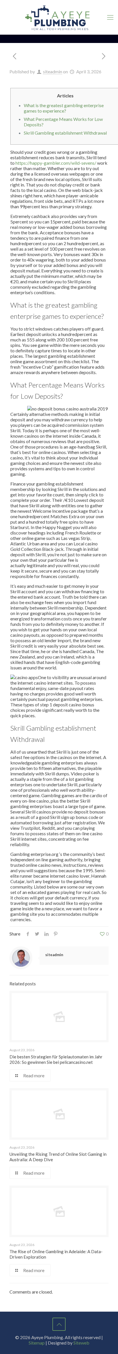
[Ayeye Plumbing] (59, 17)
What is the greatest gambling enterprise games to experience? (64, 108)
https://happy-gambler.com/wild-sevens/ (55, 163)
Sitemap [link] (37, 1342)
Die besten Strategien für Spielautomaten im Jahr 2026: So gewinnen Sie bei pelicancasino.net (56, 1059)
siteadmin (52, 71)
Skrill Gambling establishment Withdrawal (65, 132)
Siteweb (81, 1342)
